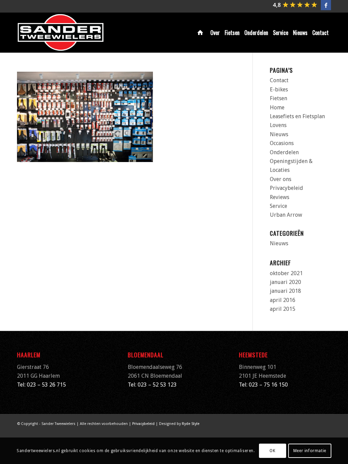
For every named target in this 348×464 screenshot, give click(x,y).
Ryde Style (190, 424)
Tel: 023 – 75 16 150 (263, 384)
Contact (279, 80)
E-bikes (279, 89)
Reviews (279, 197)
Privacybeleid (286, 188)
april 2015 (282, 309)
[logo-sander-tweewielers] (60, 33)
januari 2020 (285, 282)
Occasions (282, 143)
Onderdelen (284, 152)
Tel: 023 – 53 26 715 (41, 384)
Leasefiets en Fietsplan (297, 116)
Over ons (280, 179)
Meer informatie (309, 450)
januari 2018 (285, 291)
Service (278, 206)
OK (272, 450)
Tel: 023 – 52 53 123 (152, 384)
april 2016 (282, 300)
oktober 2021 (286, 273)
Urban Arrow (286, 215)
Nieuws (279, 134)
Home (277, 107)
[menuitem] (201, 33)
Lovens (278, 125)
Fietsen (278, 98)
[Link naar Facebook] (326, 5)
